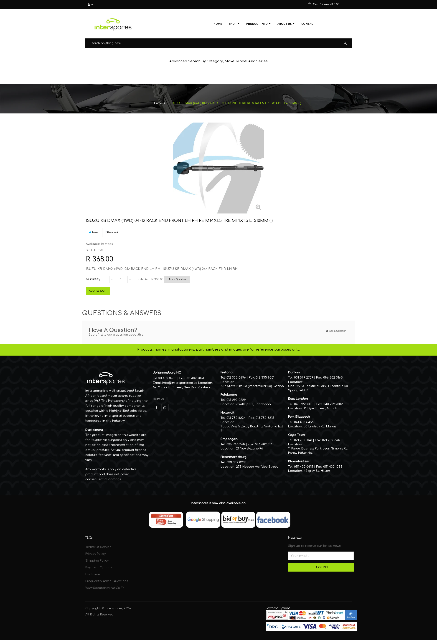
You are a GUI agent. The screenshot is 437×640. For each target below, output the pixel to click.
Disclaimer (93, 574)
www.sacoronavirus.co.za (104, 588)
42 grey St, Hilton (317, 470)
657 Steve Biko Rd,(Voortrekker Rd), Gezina (252, 386)
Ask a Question (177, 279)
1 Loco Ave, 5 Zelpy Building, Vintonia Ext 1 (252, 428)
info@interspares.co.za (179, 382)
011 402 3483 (167, 378)
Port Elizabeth (299, 416)
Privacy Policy (95, 553)
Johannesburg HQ (167, 372)
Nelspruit (227, 412)
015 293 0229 (236, 400)
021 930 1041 (303, 440)
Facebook (112, 232)
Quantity (93, 279)
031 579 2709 (303, 377)
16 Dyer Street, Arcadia (321, 408)
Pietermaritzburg (233, 457)
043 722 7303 (303, 404)
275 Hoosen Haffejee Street (257, 466)
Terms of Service (98, 547)
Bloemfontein (298, 461)
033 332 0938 (236, 462)
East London (298, 398)
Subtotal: (143, 279)
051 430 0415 (303, 466)
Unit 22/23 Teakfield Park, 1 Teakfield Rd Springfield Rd (318, 388)
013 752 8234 (236, 417)
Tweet (94, 232)
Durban (294, 372)
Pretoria (227, 372)
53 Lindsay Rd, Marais (320, 426)
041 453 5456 (304, 422)
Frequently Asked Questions (106, 581)
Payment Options (98, 567)
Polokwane (229, 394)
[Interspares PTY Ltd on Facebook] (156, 407)
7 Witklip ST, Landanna (253, 404)
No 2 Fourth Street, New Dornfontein (181, 387)
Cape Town (296, 435)
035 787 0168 (235, 444)
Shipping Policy (97, 560)
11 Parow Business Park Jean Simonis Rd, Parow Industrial (318, 450)
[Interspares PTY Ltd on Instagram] (165, 407)
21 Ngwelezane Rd (249, 448)
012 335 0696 (236, 377)
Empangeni (229, 439)
